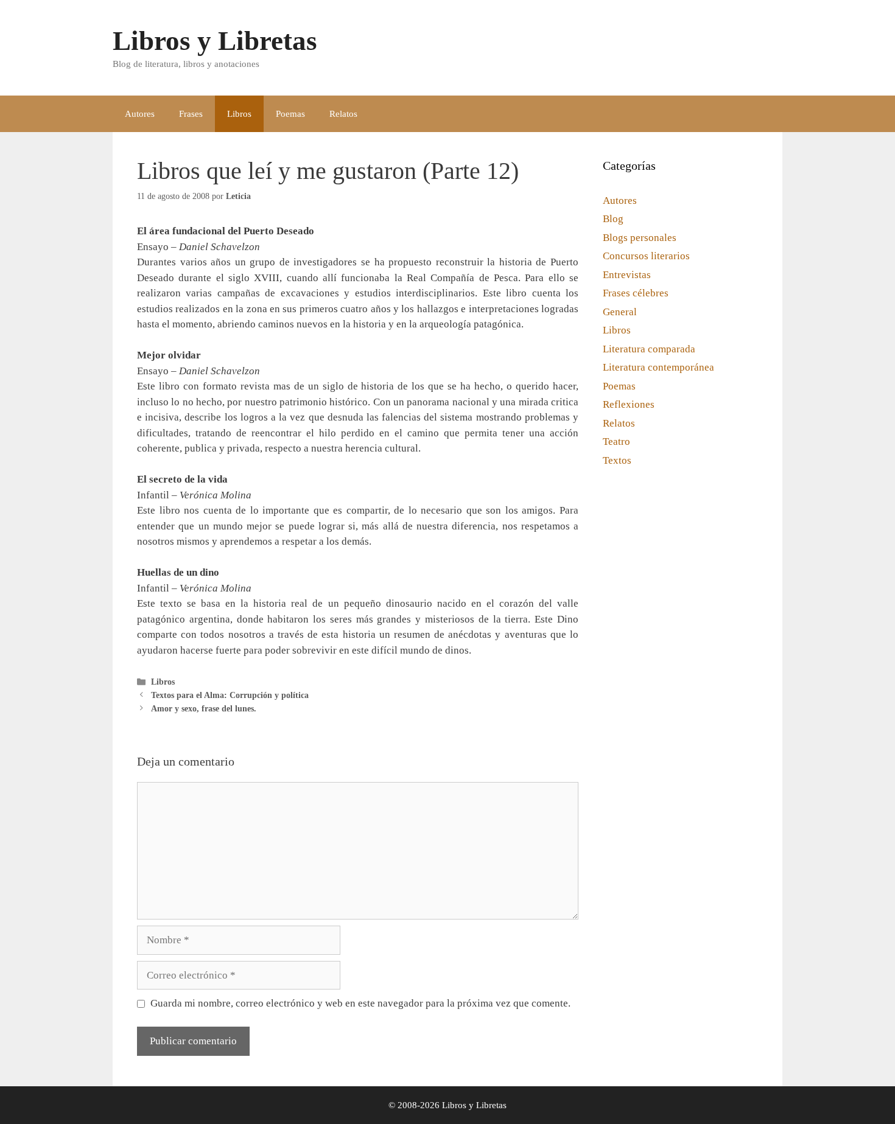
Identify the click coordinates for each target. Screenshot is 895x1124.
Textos (617, 460)
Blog (613, 219)
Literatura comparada (649, 349)
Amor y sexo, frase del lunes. (203, 708)
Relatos (343, 114)
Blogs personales (639, 237)
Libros (239, 114)
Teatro (616, 441)
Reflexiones (629, 404)
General (620, 312)
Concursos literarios (646, 256)
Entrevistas (627, 275)
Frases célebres (636, 293)
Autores (140, 114)
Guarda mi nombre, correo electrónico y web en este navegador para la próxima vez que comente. (360, 1003)
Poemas (290, 114)
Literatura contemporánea (658, 367)
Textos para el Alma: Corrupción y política (230, 695)
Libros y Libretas (215, 41)
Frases (191, 114)
